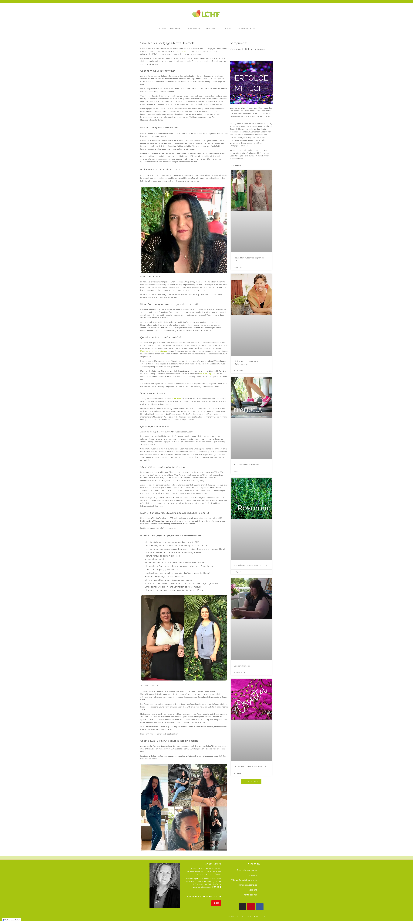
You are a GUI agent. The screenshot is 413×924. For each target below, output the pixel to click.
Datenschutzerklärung (247, 870)
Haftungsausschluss (247, 885)
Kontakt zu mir (250, 895)
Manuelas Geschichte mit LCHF (246, 465)
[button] (251, 781)
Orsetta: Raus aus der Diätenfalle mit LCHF (250, 766)
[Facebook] (260, 906)
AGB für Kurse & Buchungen (244, 880)
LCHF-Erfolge (181, 51)
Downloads (210, 28)
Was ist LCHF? (176, 28)
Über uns (252, 890)
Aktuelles (162, 28)
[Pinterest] (251, 906)
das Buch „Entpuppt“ (207, 374)
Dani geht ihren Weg (242, 666)
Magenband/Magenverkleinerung (153, 351)
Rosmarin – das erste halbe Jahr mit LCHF (250, 565)
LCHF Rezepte (194, 28)
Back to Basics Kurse (246, 28)
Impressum (252, 875)
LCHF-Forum (177, 399)
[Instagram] (242, 906)
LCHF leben (226, 28)
